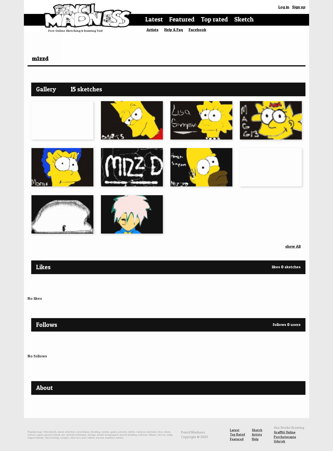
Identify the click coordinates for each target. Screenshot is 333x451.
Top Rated (237, 434)
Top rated (214, 19)
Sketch (244, 19)
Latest (154, 19)
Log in (283, 6)
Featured (182, 19)
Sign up (298, 6)
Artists (152, 29)
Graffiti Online (284, 432)
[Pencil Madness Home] (88, 15)
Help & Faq (173, 29)
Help (255, 439)
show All (293, 246)
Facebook (197, 29)
